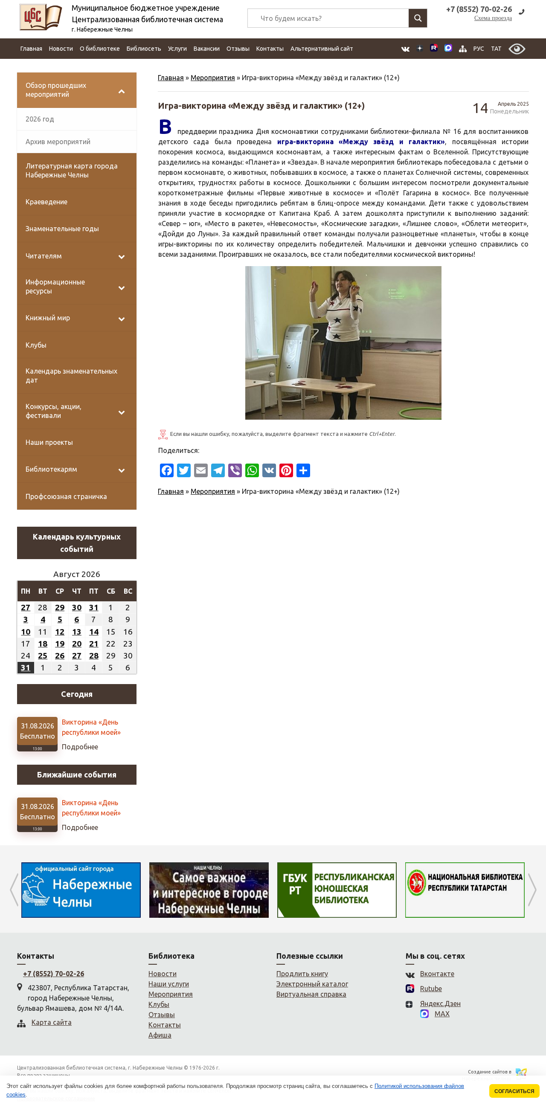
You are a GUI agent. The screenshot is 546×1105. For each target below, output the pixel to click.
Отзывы (238, 48)
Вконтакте (437, 973)
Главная (31, 48)
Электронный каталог (312, 984)
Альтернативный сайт (321, 48)
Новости (61, 48)
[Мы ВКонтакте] (405, 48)
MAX (442, 1014)
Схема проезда (493, 18)
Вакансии (207, 48)
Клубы (158, 1004)
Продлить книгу (302, 973)
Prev (14, 890)
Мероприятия (213, 77)
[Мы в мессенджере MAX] (448, 48)
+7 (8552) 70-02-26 (53, 973)
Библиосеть (144, 48)
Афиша (159, 1035)
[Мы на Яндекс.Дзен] (420, 48)
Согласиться (514, 1091)
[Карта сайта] (463, 48)
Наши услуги (168, 984)
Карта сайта (52, 1022)
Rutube (431, 988)
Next (532, 890)
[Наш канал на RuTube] (434, 48)
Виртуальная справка (311, 994)
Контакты (270, 48)
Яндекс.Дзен (440, 1003)
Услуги (177, 48)
